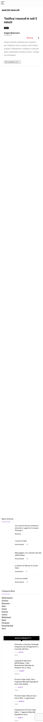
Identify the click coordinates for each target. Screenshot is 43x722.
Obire (16, 655)
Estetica (5, 612)
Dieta (4, 606)
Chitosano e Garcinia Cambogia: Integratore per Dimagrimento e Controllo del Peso (26, 646)
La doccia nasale (21, 578)
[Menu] (3, 3)
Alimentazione (19, 571)
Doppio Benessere (12, 33)
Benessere (18, 534)
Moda (4, 620)
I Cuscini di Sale (20, 541)
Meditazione (6, 617)
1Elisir (16, 690)
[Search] (39, 3)
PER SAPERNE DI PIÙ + (12, 62)
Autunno (5, 601)
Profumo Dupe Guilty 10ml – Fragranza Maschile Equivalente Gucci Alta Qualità (26, 681)
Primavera (5, 623)
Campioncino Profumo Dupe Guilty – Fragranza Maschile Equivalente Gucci (25, 712)
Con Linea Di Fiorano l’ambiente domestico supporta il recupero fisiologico (27, 528)
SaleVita (16, 674)
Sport (6, 28)
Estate (4, 609)
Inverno (4, 614)
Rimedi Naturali (19, 544)
